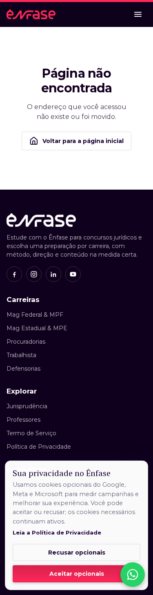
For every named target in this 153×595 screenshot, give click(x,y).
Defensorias (23, 368)
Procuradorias (26, 341)
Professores (23, 419)
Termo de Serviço (31, 433)
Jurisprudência (27, 406)
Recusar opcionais (76, 552)
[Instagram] (34, 274)
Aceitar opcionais (76, 573)
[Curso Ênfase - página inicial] (31, 14)
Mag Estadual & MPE (37, 328)
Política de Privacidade (39, 446)
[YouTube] (73, 274)
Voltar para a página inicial (83, 141)
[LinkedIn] (53, 274)
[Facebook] (14, 274)
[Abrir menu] (137, 14)
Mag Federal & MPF (35, 314)
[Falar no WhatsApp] (132, 574)
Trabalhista (21, 355)
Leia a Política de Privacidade (57, 532)
